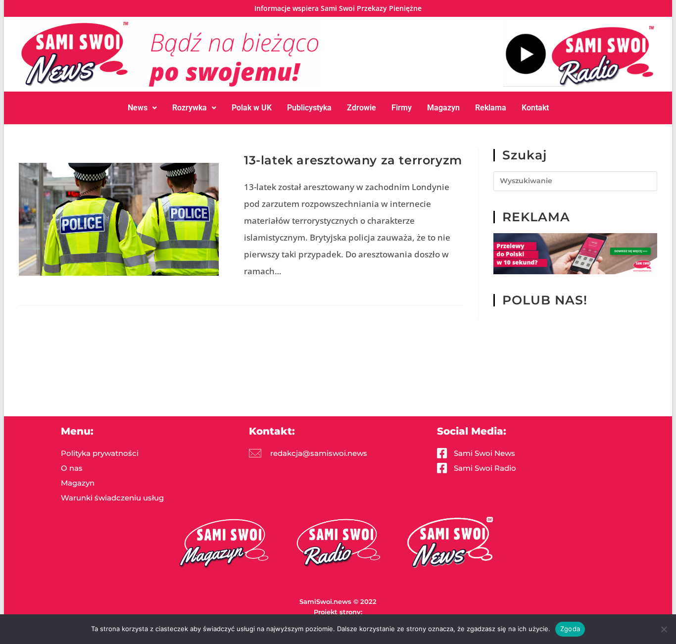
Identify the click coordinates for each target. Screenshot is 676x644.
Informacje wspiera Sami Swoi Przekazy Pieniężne (338, 8)
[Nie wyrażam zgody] (664, 629)
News (137, 107)
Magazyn (443, 107)
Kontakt (535, 107)
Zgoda (570, 629)
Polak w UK (252, 107)
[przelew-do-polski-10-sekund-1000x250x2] (575, 253)
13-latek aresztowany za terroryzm (353, 160)
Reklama (490, 107)
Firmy (401, 107)
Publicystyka (309, 107)
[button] (142, 108)
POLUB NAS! (544, 300)
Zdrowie (361, 107)
